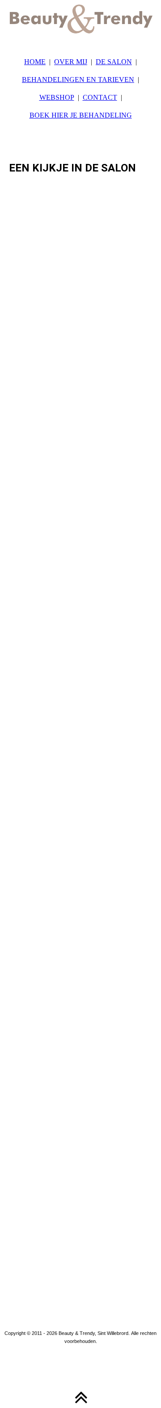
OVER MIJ (70, 61)
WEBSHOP (56, 97)
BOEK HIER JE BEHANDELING (81, 115)
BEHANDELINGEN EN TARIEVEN (78, 79)
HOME (35, 61)
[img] (80, 22)
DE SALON (114, 61)
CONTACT (100, 97)
